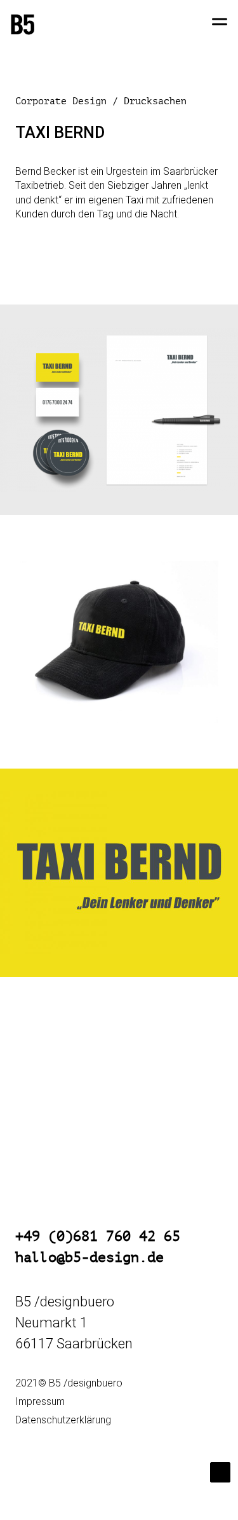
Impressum (40, 1401)
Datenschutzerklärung (63, 1420)
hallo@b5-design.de (89, 1257)
